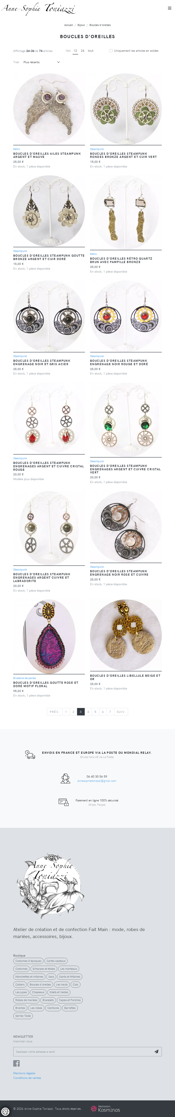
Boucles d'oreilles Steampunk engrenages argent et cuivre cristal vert (125, 469)
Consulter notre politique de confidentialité (32, 1090)
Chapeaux (38, 992)
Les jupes (21, 992)
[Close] (87, 1064)
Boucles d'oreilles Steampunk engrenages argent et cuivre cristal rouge (48, 466)
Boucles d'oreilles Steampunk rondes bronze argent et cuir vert (123, 155)
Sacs (51, 976)
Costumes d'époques (28, 961)
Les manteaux (68, 969)
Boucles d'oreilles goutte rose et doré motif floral (46, 684)
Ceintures (53, 1008)
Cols (75, 984)
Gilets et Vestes (59, 992)
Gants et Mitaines (69, 976)
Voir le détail (15, 1098)
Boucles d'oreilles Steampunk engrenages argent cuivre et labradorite (41, 577)
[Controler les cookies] (5, 1111)
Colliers (20, 984)
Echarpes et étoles (44, 969)
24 (82, 50)
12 (75, 50)
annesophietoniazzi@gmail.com (96, 780)
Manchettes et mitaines (29, 976)
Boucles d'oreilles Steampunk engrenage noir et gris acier (41, 362)
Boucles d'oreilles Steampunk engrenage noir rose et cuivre (119, 572)
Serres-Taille (23, 1016)
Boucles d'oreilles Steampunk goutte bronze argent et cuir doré (49, 257)
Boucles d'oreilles (40, 984)
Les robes (36, 1008)
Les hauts (62, 984)
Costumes (21, 969)
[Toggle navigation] (169, 8)
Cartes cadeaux (56, 961)
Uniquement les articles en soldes (136, 50)
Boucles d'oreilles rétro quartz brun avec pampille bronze (121, 260)
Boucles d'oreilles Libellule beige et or (125, 677)
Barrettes (70, 1008)
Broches (20, 1008)
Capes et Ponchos (70, 1000)
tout (90, 50)
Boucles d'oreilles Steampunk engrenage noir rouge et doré (119, 362)
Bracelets (48, 1000)
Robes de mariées (26, 1000)
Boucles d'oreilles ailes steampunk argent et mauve (47, 155)
